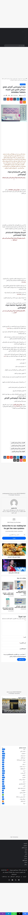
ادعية (26, 33)
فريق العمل (18, 876)
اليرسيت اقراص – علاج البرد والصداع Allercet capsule (8, 593)
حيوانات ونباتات (22, 779)
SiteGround (14, 874)
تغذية (24, 770)
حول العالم (23, 757)
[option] (14, 705)
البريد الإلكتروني (22, 642)
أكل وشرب (23, 773)
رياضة (26, 34)
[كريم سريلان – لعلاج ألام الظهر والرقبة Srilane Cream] (20, 601)
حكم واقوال (22, 768)
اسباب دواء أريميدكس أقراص (17, 442)
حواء (24, 803)
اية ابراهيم (22, 95)
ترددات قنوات (22, 766)
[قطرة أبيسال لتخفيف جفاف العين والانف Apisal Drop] (7, 602)
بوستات (25, 37)
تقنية (24, 794)
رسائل (26, 43)
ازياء (24, 762)
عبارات (25, 42)
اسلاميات (25, 30)
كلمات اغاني (22, 751)
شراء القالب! (4, 876)
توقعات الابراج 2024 (21, 760)
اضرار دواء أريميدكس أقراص (17, 445)
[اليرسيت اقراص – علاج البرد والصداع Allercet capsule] (7, 586)
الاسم (24, 637)
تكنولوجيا (23, 790)
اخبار (26, 36)
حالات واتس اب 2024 (20, 796)
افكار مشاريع (22, 792)
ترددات (25, 39)
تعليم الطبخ (25, 40)
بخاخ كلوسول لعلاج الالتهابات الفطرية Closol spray (21, 592)
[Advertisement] (14, 14)
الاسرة (23, 777)
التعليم (24, 775)
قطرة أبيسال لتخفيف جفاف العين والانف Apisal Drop (7, 608)
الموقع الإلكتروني (23, 648)
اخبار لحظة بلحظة (21, 788)
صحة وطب (20, 78)
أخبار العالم (23, 801)
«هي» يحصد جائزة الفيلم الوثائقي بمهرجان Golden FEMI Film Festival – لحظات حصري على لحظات (14, 710)
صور (24, 749)
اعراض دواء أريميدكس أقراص (17, 448)
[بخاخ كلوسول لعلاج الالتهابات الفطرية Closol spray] (20, 585)
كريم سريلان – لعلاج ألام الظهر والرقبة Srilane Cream (20, 606)
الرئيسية (25, 28)
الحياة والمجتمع (22, 783)
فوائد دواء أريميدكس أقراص (18, 451)
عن (21, 876)
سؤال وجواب (22, 799)
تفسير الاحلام (24, 31)
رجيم (24, 781)
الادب (24, 786)
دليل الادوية (15, 78)
